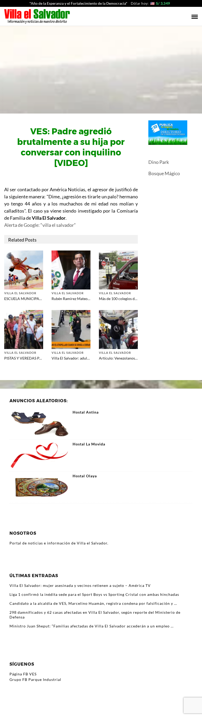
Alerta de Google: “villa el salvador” (40, 225)
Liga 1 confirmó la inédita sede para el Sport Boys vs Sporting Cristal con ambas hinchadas (94, 594)
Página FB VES (23, 674)
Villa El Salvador (20, 293)
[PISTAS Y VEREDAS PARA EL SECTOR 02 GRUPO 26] (23, 328)
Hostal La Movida (89, 444)
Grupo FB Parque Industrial (35, 679)
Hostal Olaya (85, 476)
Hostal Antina (86, 412)
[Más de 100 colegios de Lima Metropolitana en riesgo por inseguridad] (118, 269)
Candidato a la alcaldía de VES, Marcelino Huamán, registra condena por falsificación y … (93, 603)
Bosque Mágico (164, 173)
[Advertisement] (101, 65)
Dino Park (158, 162)
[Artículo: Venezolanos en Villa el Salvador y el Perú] (118, 328)
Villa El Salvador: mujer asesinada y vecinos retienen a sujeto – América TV (80, 585)
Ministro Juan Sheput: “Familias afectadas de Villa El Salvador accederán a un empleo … (91, 626)
